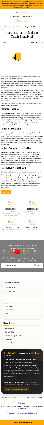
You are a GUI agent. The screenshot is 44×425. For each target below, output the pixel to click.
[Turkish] (19, 21)
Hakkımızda (15, 16)
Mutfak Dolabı (10, 328)
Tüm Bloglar (6, 192)
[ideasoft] (11, 413)
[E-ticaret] (21, 413)
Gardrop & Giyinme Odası (13, 336)
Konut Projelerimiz (27, 16)
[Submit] (38, 265)
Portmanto (8, 339)
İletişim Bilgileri (10, 287)
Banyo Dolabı (9, 332)
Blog (6, 313)
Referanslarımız (10, 310)
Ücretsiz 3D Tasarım (11, 343)
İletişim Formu (10, 291)
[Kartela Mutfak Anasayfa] (22, 12)
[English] (26, 21)
